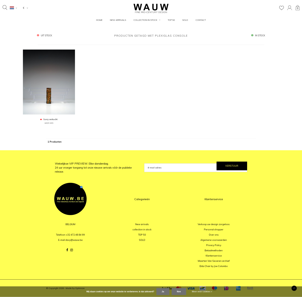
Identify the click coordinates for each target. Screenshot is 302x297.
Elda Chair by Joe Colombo (214, 266)
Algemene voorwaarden (213, 240)
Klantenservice (214, 255)
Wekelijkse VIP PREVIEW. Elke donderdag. (93, 167)
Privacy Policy (213, 245)
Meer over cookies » (202, 291)
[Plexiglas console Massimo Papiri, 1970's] (48, 81)
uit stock (46, 35)
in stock (260, 35)
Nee (179, 291)
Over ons (214, 234)
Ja (163, 291)
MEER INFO (49, 123)
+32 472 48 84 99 (75, 234)
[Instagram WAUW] (71, 250)
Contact (201, 20)
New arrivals (118, 20)
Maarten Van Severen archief (214, 260)
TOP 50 (171, 20)
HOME (99, 20)
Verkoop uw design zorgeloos (214, 224)
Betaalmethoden (214, 250)
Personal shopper (213, 229)
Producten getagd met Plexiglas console (151, 35)
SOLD (185, 20)
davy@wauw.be (74, 240)
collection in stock (145, 20)
